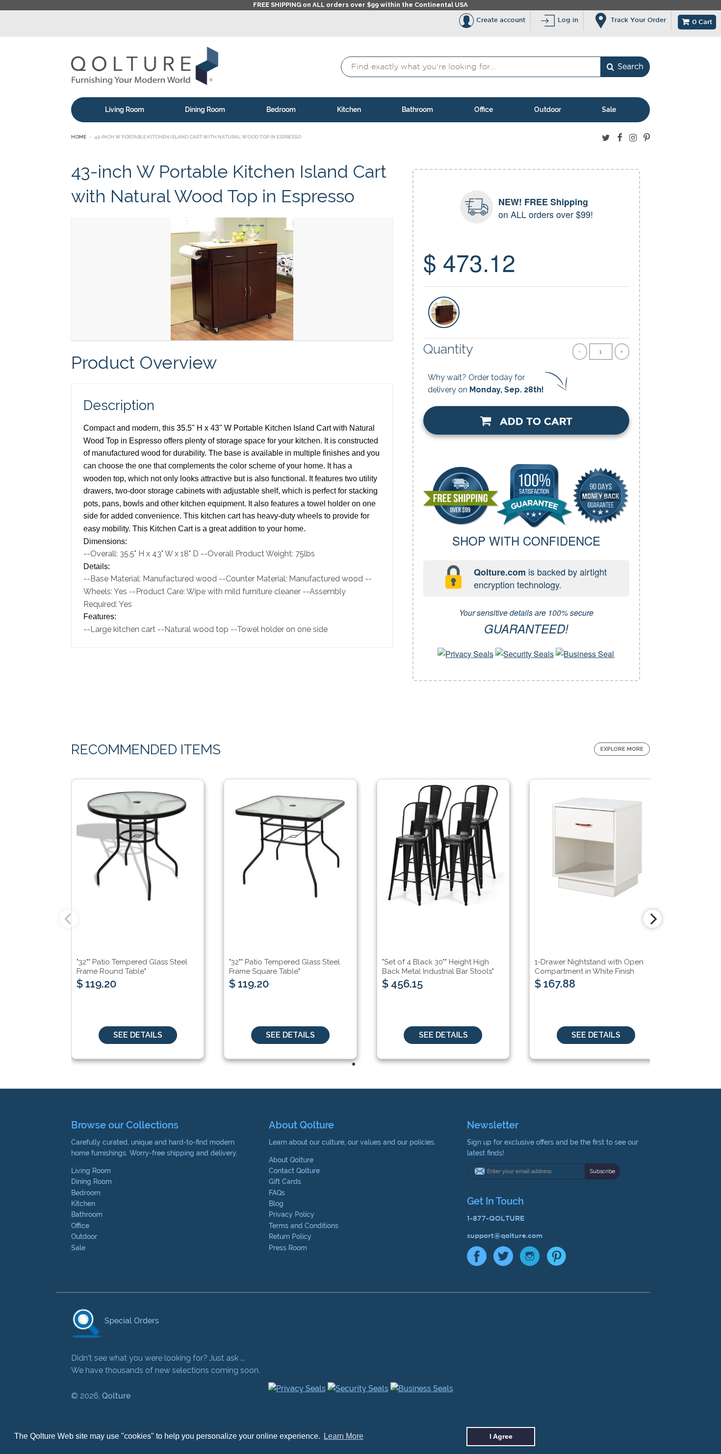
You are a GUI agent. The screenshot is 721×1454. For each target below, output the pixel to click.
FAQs (277, 1193)
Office (483, 109)
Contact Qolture (294, 1171)
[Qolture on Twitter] (606, 138)
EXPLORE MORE (622, 749)
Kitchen (349, 109)
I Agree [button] (501, 1436)
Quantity (448, 349)
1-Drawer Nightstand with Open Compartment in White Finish (589, 967)
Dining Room (205, 109)
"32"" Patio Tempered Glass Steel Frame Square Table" (284, 967)
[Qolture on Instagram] (633, 138)
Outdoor (547, 109)
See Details (137, 1035)
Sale (609, 109)
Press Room (288, 1248)
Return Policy (290, 1236)
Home (78, 136)
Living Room (124, 109)
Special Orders (131, 1320)
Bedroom (281, 109)
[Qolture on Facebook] (619, 138)
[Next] (652, 919)
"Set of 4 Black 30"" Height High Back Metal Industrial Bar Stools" (438, 967)
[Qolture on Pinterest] (647, 138)
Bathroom (417, 109)
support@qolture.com (504, 1235)
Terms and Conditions (303, 1226)
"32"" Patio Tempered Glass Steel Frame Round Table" (132, 967)
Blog (276, 1203)
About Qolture (291, 1160)
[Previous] (68, 919)
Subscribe (602, 1171)
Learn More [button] (343, 1436)
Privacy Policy (291, 1214)
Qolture (116, 1395)
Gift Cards (285, 1181)
